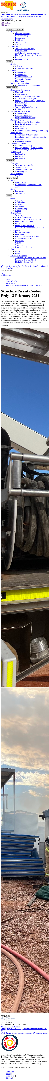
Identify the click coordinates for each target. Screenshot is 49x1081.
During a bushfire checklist (25, 118)
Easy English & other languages (27, 236)
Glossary (18, 204)
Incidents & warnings (23, 34)
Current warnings (21, 36)
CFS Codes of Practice (23, 238)
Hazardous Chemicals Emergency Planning (31, 131)
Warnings (14, 32)
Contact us (19, 251)
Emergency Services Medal (25, 260)
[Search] (4, 12)
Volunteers (10, 161)
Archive (18, 44)
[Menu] (7, 12)
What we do (19, 215)
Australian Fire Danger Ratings (27, 53)
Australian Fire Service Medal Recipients (30, 258)
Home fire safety (16, 133)
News (12, 189)
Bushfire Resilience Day (24, 68)
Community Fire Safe (23, 79)
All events (19, 66)
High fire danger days (23, 116)
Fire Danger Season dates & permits (28, 55)
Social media (20, 193)
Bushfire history (21, 209)
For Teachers (20, 156)
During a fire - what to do (20, 111)
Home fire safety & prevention (26, 135)
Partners (18, 253)
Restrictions (14, 46)
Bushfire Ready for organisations (27, 85)
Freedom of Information (24, 221)
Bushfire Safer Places (23, 109)
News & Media (12, 178)
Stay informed (20, 42)
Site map (9, 1078)
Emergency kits (21, 105)
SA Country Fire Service (10, 1027)
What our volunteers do (24, 165)
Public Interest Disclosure (24, 226)
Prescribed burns (21, 59)
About (9, 196)
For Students (20, 158)
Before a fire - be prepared (20, 90)
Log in (17, 176)
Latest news (19, 191)
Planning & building (18, 143)
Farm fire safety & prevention (26, 124)
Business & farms (17, 120)
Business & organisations (19, 83)
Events (9, 62)
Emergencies (20, 38)
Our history (19, 206)
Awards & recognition (18, 256)
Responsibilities (16, 213)
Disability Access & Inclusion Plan (28, 219)
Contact (13, 249)
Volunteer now (20, 167)
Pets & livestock (21, 103)
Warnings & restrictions (15, 29)
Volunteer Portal (16, 174)
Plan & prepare (12, 88)
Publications (15, 230)
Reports (18, 243)
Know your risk (21, 94)
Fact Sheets (19, 241)
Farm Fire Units (21, 128)
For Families (20, 154)
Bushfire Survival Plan (23, 77)
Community (14, 70)
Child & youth (15, 152)
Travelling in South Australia (26, 107)
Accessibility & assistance (25, 217)
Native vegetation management (26, 98)
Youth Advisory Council (24, 169)
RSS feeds (19, 40)
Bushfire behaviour (22, 113)
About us (18, 200)
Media (12, 180)
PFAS (17, 224)
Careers (18, 211)
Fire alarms (19, 126)
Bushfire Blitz (20, 72)
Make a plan (19, 92)
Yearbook (18, 245)
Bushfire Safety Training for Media (28, 185)
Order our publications (23, 247)
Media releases (20, 183)
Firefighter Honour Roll (24, 262)
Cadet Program (21, 172)
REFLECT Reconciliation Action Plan (29, 228)
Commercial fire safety (23, 146)
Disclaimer (10, 1072)
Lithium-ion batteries (23, 141)
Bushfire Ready (21, 75)
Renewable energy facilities (25, 150)
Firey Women (20, 81)
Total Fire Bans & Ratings (25, 49)
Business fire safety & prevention (27, 122)
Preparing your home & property (27, 96)
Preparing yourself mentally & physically (30, 101)
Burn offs (18, 57)
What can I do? (21, 51)
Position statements (22, 232)
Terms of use (10, 1076)
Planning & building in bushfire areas (29, 148)
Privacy (8, 1074)
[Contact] (2, 12)
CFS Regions (20, 202)
